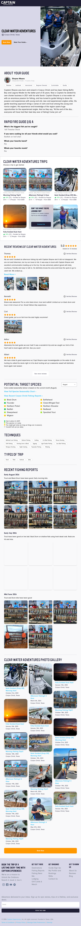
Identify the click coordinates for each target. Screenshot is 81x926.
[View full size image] (9, 283)
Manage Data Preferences (36, 922)
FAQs (51, 876)
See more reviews (40, 374)
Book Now (6, 42)
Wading (47, 447)
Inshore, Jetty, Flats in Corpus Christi (13, 193)
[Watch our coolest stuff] (10, 884)
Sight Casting (23, 447)
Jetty (29, 460)
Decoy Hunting (60, 440)
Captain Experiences (14, 919)
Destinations (37, 868)
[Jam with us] (14, 884)
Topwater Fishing (36, 447)
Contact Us (41, 224)
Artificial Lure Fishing (12, 440)
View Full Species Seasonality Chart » (20, 391)
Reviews (72, 873)
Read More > (10, 274)
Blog (71, 876)
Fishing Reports (38, 870)
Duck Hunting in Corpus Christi (63, 193)
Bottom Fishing (26, 440)
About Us (73, 870)
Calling (36, 440)
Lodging (35, 879)
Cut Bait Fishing (47, 440)
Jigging (35, 443)
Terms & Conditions (8, 922)
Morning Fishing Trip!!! (14, 751)
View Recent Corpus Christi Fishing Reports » (23, 396)
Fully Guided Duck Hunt (15, 724)
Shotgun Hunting (10, 447)
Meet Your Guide (20, 42)
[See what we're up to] (3, 884)
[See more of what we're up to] (6, 884)
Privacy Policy (20, 922)
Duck (7, 460)
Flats (14, 460)
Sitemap (49, 922)
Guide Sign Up (55, 868)
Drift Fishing (9, 443)
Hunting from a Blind (23, 443)
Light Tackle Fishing (46, 443)
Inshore (22, 460)
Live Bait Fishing (61, 443)
